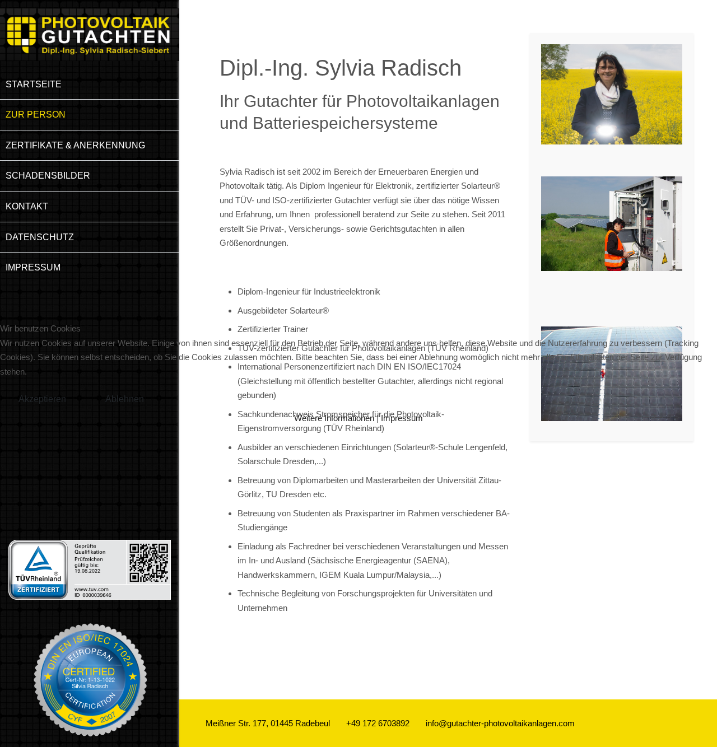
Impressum (402, 418)
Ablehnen (124, 399)
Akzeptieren (42, 399)
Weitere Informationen (334, 418)
